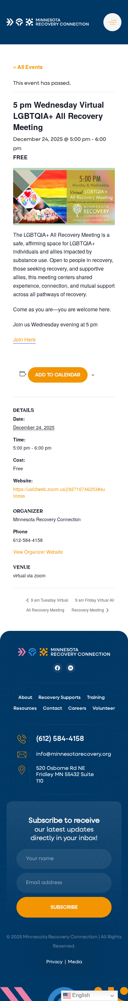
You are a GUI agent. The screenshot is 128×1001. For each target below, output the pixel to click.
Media (75, 962)
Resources (25, 708)
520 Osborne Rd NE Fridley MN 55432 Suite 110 (65, 775)
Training (96, 697)
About (25, 697)
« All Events (28, 67)
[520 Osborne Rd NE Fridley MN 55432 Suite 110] (21, 770)
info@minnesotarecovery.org (73, 754)
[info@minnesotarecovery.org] (21, 754)
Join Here (24, 339)
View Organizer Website (38, 551)
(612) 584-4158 (60, 739)
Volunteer (104, 708)
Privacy (54, 962)
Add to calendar (57, 374)
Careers (77, 708)
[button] (112, 22)
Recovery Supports (59, 697)
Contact (52, 708)
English (80, 995)
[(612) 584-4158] (21, 739)
